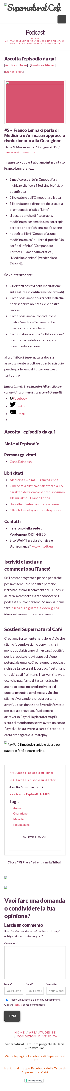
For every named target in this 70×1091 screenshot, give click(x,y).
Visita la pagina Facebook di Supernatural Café (35, 1058)
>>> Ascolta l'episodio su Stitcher (32, 780)
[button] (61, 19)
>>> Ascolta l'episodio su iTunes (31, 772)
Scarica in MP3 (14, 71)
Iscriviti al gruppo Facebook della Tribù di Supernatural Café (35, 1070)
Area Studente (42, 1032)
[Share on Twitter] (30, 844)
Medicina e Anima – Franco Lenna (34, 480)
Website (51, 984)
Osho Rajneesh (21, 462)
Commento (11, 943)
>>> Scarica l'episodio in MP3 (29, 794)
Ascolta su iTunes (16, 65)
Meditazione (21, 824)
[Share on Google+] (39, 844)
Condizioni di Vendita (37, 1036)
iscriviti (18, 1004)
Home (19, 1032)
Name (8, 984)
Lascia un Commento (19, 152)
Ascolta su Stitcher (43, 65)
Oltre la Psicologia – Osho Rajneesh (35, 510)
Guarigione (20, 813)
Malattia (18, 819)
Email (29, 984)
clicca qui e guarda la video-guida (35, 608)
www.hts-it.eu (42, 546)
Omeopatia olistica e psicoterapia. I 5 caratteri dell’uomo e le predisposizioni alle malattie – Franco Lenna (38, 492)
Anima (17, 808)
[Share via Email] (48, 844)
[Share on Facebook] (22, 844)
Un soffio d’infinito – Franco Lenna (35, 504)
